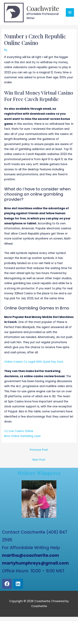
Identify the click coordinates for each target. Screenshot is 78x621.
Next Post (38, 460)
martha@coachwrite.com (30, 555)
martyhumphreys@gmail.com (35, 563)
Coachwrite (42, 8)
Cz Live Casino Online (18, 431)
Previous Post (39, 450)
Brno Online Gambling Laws (22, 436)
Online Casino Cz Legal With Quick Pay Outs (33, 362)
